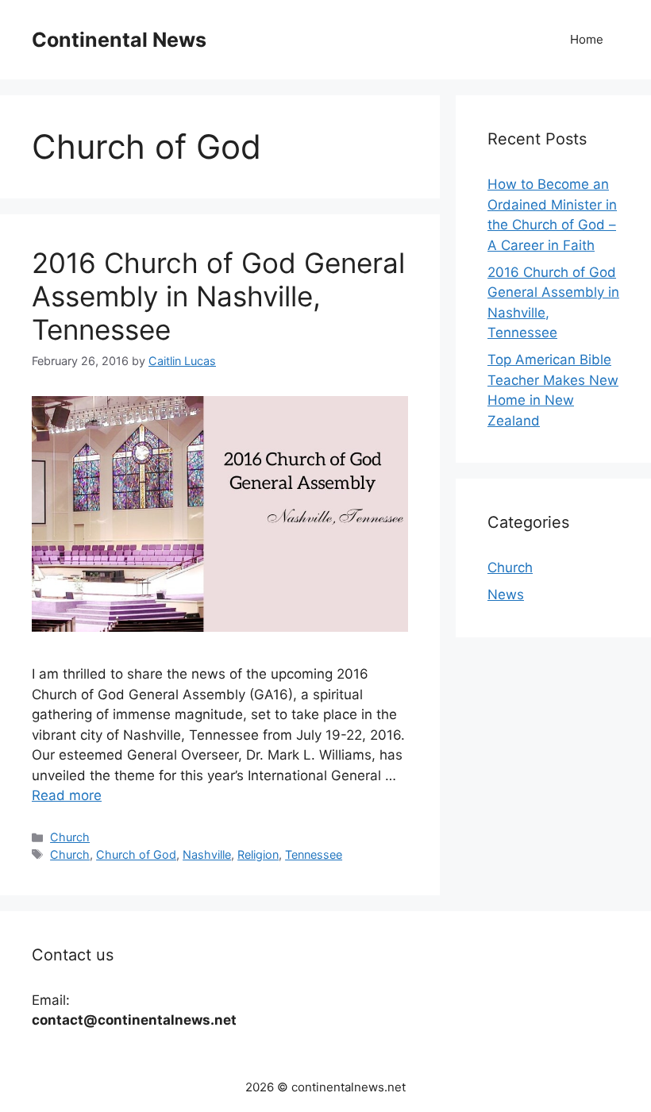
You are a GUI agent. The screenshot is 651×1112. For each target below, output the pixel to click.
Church (70, 837)
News (505, 594)
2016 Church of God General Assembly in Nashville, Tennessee (218, 296)
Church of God (136, 854)
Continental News (119, 40)
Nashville (207, 854)
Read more (67, 795)
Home (586, 39)
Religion (258, 854)
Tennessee (313, 854)
